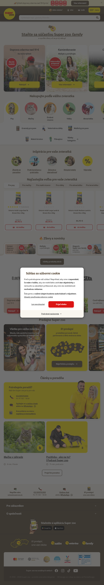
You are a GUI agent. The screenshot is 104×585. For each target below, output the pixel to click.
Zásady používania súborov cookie (38, 297)
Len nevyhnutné (38, 304)
